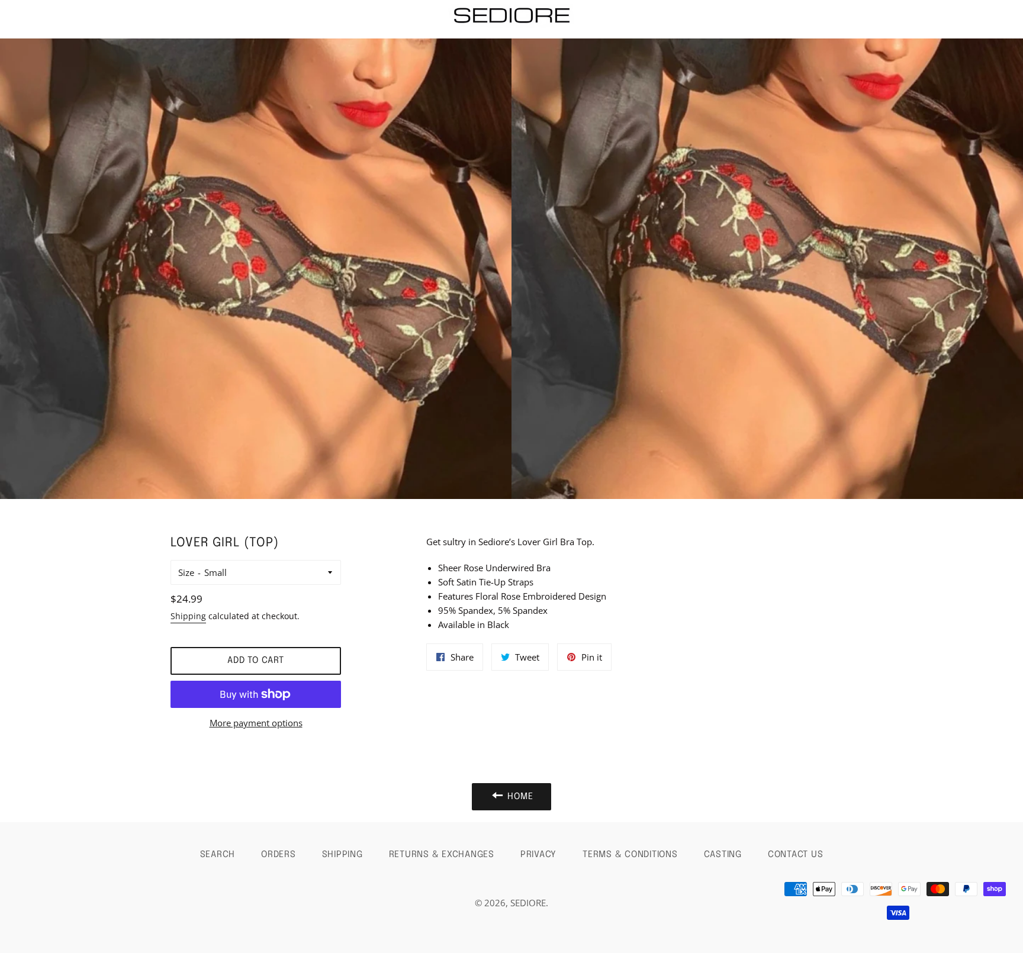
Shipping (188, 616)
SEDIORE (528, 903)
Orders (278, 854)
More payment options (256, 723)
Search (218, 854)
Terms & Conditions (630, 854)
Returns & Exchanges (441, 854)
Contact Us (795, 854)
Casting (723, 854)
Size (186, 572)
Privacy (538, 854)
